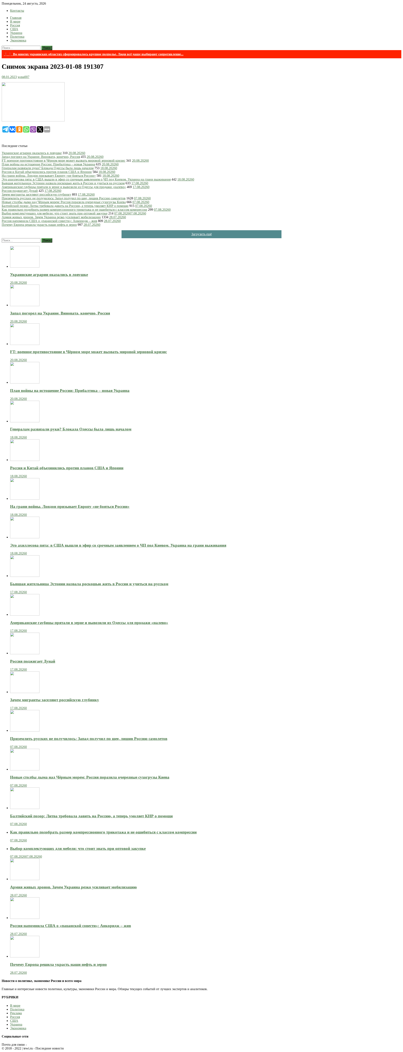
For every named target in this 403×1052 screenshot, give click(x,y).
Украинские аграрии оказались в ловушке (32, 153)
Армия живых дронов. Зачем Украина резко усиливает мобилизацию (51, 217)
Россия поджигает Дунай (20, 190)
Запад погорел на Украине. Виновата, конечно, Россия (41, 157)
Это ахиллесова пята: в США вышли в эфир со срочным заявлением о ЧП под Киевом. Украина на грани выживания (86, 179)
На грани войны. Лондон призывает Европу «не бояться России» (49, 175)
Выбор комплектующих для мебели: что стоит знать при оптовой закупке (54, 213)
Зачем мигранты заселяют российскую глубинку (36, 194)
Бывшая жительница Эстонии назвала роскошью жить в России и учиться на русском (63, 183)
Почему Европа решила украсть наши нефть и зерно (39, 224)
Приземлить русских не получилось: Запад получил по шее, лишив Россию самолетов (64, 198)
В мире (15, 21)
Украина (16, 33)
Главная (15, 18)
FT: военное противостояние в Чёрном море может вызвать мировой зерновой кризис (63, 160)
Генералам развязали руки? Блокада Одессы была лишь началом (48, 168)
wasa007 (23, 77)
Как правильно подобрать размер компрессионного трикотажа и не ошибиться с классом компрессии (74, 209)
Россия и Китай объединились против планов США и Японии (47, 172)
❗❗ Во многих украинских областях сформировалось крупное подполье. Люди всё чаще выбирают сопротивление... (93, 54)
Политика (17, 36)
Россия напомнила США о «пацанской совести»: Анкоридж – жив (49, 221)
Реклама (16, 1013)
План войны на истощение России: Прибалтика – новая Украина (48, 164)
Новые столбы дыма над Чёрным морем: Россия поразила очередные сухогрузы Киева (64, 202)
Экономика (18, 40)
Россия (15, 25)
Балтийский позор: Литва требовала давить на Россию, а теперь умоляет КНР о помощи (65, 206)
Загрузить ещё (201, 234)
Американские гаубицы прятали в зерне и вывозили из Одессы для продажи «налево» (64, 187)
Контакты (17, 10)
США (14, 29)
